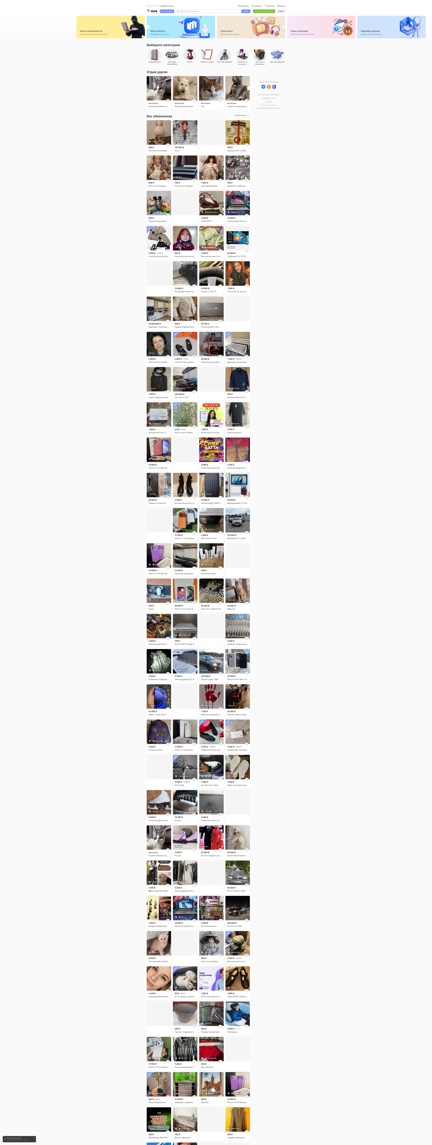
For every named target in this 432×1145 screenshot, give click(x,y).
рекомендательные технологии (268, 108)
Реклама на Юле (268, 98)
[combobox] (208, 11)
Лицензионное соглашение (268, 94)
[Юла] (152, 10)
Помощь (269, 101)
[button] (168, 101)
